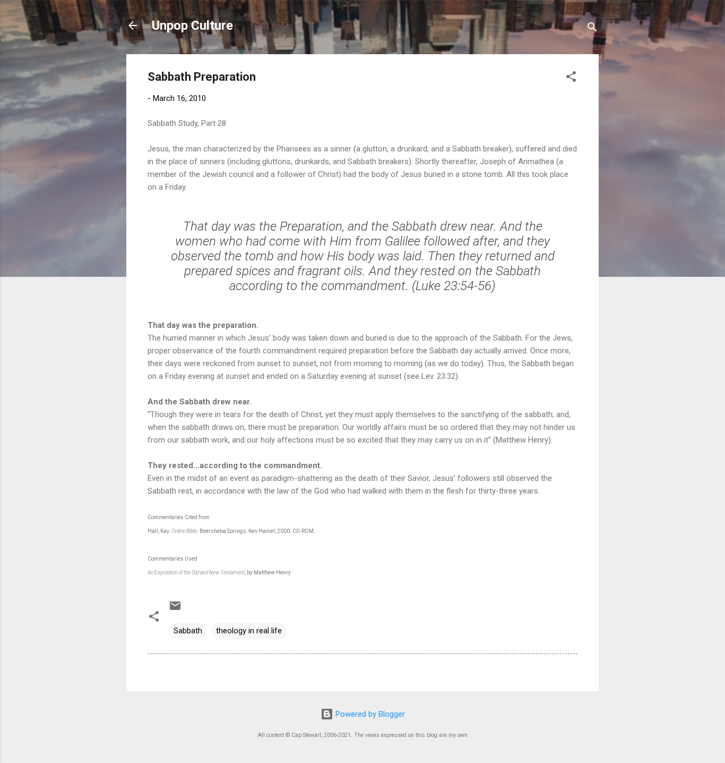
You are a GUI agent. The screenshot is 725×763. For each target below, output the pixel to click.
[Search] (592, 29)
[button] (571, 78)
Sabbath (188, 630)
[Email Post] (175, 609)
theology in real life (249, 630)
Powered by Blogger (369, 714)
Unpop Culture (192, 25)
